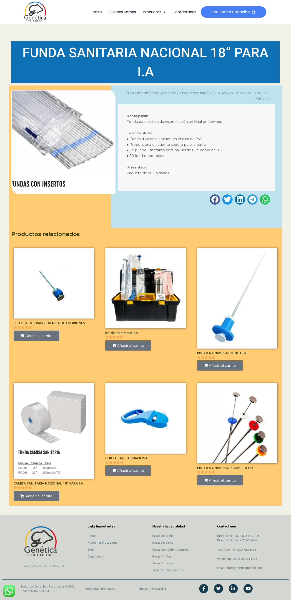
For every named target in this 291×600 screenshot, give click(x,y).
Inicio (97, 12)
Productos (152, 12)
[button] (215, 199)
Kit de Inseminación (195, 93)
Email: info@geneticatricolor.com (240, 568)
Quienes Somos (122, 12)
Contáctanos (184, 12)
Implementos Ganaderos (156, 93)
